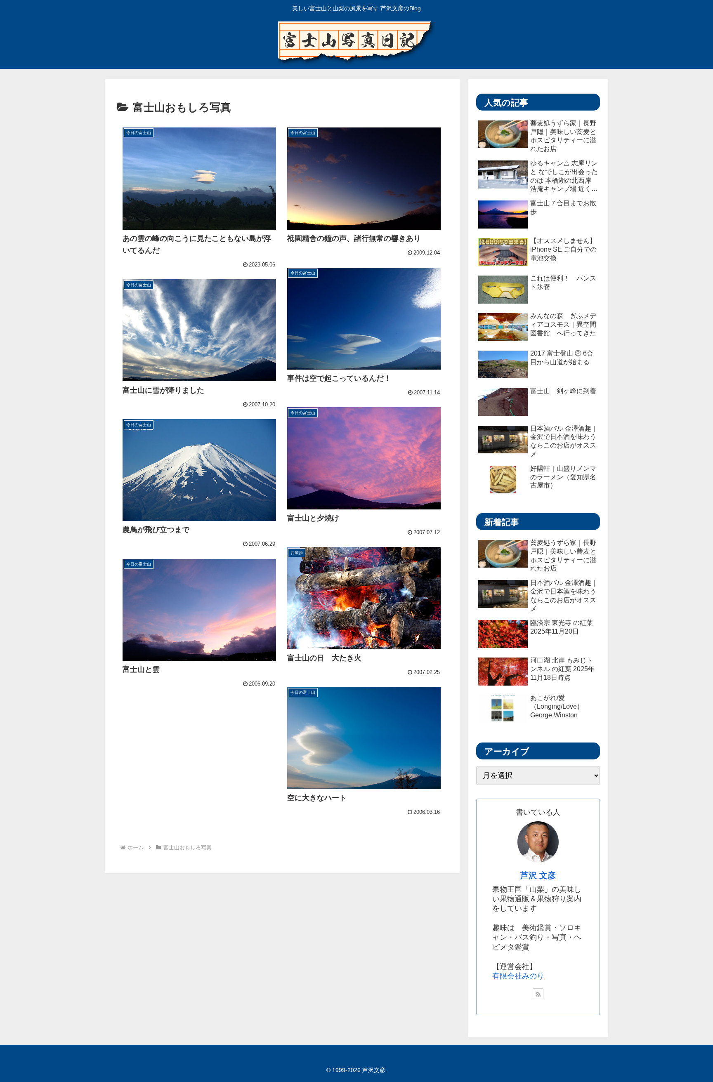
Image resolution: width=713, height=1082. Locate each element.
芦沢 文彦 (538, 875)
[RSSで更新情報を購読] (538, 993)
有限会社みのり (518, 976)
